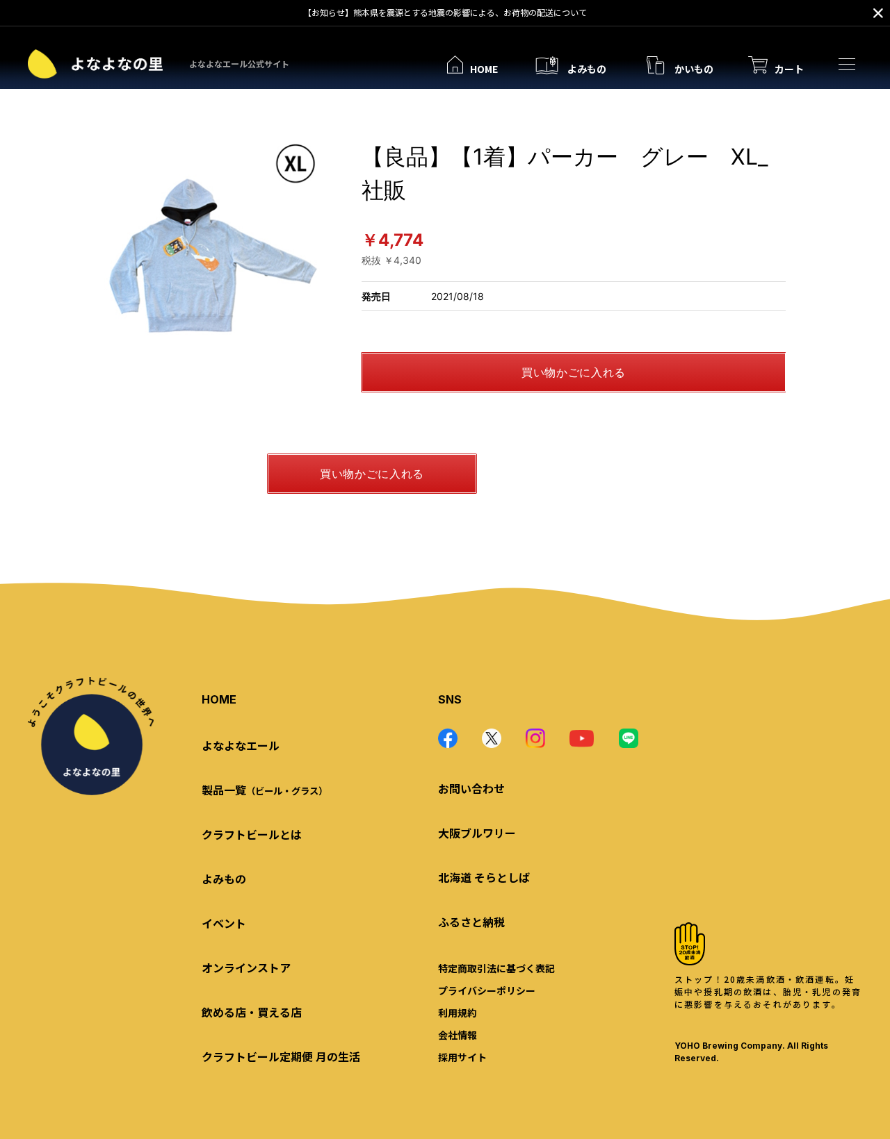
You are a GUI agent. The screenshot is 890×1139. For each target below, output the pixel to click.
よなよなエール (241, 745)
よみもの (224, 878)
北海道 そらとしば (484, 877)
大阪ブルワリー (477, 832)
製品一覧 (264, 789)
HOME (219, 699)
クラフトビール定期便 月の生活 (281, 1056)
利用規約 (457, 1013)
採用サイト (462, 1057)
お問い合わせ (471, 788)
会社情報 (457, 1035)
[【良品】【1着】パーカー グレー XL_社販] (212, 248)
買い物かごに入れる (573, 372)
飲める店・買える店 (252, 1012)
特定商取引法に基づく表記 (496, 968)
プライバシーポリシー (486, 990)
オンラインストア (246, 967)
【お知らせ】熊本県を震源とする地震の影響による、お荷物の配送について (445, 12)
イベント (224, 923)
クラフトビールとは (252, 834)
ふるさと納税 (471, 921)
